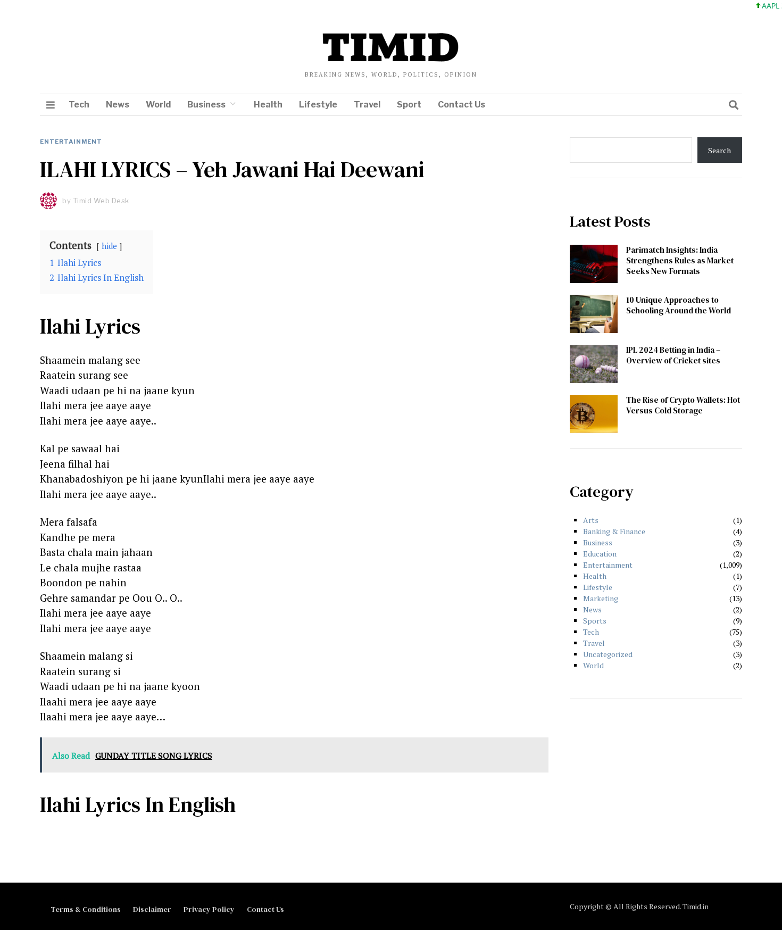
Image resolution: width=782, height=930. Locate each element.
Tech (79, 104)
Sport (409, 104)
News (117, 104)
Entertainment (71, 141)
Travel (367, 104)
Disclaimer (152, 909)
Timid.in (696, 906)
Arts (590, 520)
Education (600, 554)
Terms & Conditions (86, 909)
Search (719, 150)
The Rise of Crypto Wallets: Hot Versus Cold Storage (683, 405)
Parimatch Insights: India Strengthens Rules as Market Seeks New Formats (680, 260)
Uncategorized (608, 654)
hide (109, 245)
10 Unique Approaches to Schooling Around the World (678, 305)
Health (268, 104)
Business (206, 104)
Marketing (600, 598)
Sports (594, 621)
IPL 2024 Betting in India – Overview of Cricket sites (673, 355)
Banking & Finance (614, 531)
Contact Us (461, 104)
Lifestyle (318, 104)
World (158, 104)
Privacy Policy (209, 909)
